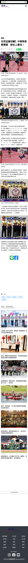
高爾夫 (14, 547)
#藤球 (3, 297)
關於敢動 (4, 536)
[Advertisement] (14, 22)
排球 (14, 544)
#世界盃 (8, 297)
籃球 (23, 542)
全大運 (23, 539)
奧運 (5, 542)
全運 (14, 539)
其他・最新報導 (7, 307)
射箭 (23, 544)
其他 (2, 38)
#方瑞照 (20, 297)
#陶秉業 (14, 297)
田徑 (14, 542)
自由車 (4, 547)
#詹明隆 (4, 299)
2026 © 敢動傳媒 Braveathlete (14, 559)
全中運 (4, 539)
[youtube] (18, 555)
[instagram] (10, 555)
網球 (5, 544)
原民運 (23, 536)
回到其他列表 (14, 492)
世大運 (14, 536)
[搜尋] (25, 2)
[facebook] (14, 555)
